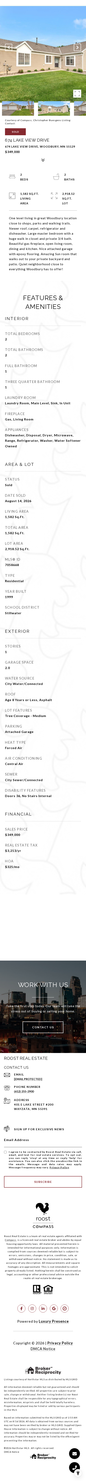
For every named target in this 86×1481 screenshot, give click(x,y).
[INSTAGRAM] (32, 1309)
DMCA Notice (43, 1349)
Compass (10, 1239)
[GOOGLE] (54, 1309)
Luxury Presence (54, 1321)
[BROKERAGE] (65, 1309)
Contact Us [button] (43, 1027)
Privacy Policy (59, 1167)
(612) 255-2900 (24, 1091)
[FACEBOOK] (21, 1309)
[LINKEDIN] (43, 1309)
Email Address (16, 1140)
